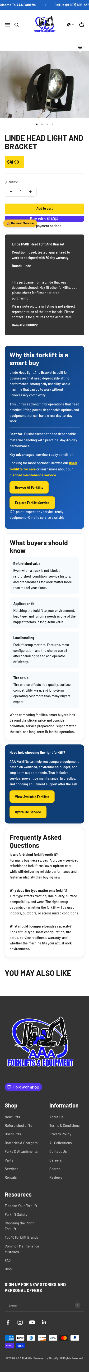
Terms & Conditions (64, 1125)
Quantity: (11, 182)
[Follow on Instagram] (20, 1322)
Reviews (55, 1177)
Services (11, 1169)
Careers (55, 1160)
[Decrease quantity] (11, 191)
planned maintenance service (32, 475)
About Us (56, 1117)
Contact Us (58, 1151)
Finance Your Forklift (21, 1205)
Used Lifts (13, 1134)
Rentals (11, 1177)
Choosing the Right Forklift (19, 1226)
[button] (70, 24)
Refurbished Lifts (18, 1125)
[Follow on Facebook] (8, 1322)
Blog (8, 1269)
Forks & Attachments (21, 1151)
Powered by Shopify (45, 1358)
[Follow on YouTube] (32, 1322)
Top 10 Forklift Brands (21, 1237)
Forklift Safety (16, 1214)
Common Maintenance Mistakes (22, 1249)
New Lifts (12, 1117)
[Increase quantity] (30, 191)
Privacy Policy (60, 1134)
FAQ (8, 1260)
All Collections (60, 1143)
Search (55, 1169)
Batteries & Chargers (21, 1143)
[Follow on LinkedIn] (44, 1322)
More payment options (44, 226)
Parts (9, 1160)
